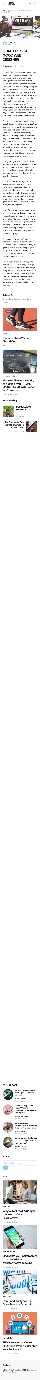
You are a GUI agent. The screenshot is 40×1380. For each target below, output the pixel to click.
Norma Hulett (20, 1099)
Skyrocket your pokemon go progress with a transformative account (20, 1259)
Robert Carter (20, 1146)
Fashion (9, 311)
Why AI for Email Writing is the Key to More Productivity (19, 1214)
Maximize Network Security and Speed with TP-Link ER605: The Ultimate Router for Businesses (19, 385)
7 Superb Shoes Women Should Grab (16, 339)
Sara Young (14, 42)
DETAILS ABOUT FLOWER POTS (23, 408)
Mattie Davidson (11, 376)
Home (5, 10)
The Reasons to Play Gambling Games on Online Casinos (14, 425)
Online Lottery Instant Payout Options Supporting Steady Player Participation (25, 1109)
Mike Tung (7, 1206)
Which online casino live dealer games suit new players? (25, 1092)
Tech (5, 19)
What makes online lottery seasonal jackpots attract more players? (26, 1140)
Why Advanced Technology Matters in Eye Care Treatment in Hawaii (26, 1125)
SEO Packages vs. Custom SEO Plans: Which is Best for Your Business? (20, 1346)
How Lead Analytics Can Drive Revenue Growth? (17, 1302)
